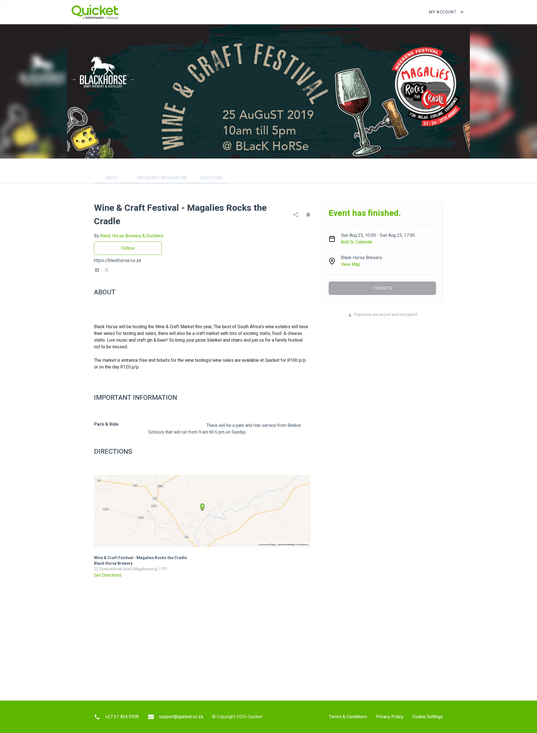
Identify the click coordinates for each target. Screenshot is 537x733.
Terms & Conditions (348, 716)
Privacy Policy (389, 716)
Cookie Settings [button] (427, 716)
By (128, 236)
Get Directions (107, 575)
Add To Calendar (357, 242)
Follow (128, 248)
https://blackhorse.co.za (117, 260)
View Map (350, 264)
